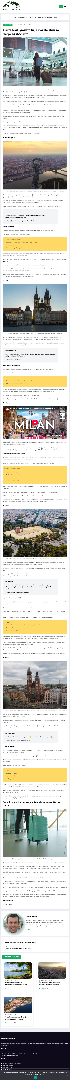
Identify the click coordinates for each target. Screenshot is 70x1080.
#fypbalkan (21, 356)
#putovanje (25, 587)
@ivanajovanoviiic (10, 350)
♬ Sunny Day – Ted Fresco (13, 360)
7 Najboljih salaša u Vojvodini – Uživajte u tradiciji (20, 943)
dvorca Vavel (10, 787)
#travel (33, 737)
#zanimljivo (39, 587)
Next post (6, 946)
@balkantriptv (9, 581)
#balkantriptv (45, 585)
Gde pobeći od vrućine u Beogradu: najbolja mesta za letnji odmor (16, 983)
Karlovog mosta (13, 391)
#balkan (52, 354)
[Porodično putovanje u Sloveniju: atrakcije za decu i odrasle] (18, 1005)
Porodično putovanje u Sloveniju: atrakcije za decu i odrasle (16, 1018)
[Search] (65, 6)
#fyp (40, 354)
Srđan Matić (19, 24)
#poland (38, 737)
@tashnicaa (8, 212)
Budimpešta (29, 195)
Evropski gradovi (7, 24)
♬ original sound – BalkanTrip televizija (17, 592)
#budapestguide (21, 217)
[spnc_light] (68, 6)
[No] (68, 1075)
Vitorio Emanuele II (18, 496)
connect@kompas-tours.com (12, 1055)
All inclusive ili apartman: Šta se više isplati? (18, 949)
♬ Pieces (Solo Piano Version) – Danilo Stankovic (19, 221)
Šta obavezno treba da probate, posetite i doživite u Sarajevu (50, 983)
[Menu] (61, 6)
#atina (19, 587)
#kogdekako (9, 587)
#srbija (7, 356)
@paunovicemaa (10, 733)
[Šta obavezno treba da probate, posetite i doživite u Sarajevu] (52, 970)
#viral (44, 354)
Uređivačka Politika (8, 1067)
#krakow (43, 737)
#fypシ (48, 354)
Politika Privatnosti (8, 1065)
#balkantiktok (14, 356)
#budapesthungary (39, 215)
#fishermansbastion (11, 217)
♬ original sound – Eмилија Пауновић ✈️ (17, 741)
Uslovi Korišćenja (7, 1069)
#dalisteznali (32, 587)
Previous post (7, 939)
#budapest (31, 215)
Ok (35, 1077)
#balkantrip (37, 585)
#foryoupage (35, 354)
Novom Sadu (6, 261)
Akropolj (5, 574)
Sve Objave (29, 929)
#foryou (29, 354)
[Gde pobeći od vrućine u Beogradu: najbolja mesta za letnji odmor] (18, 970)
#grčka (15, 587)
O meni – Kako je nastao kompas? (12, 1063)
